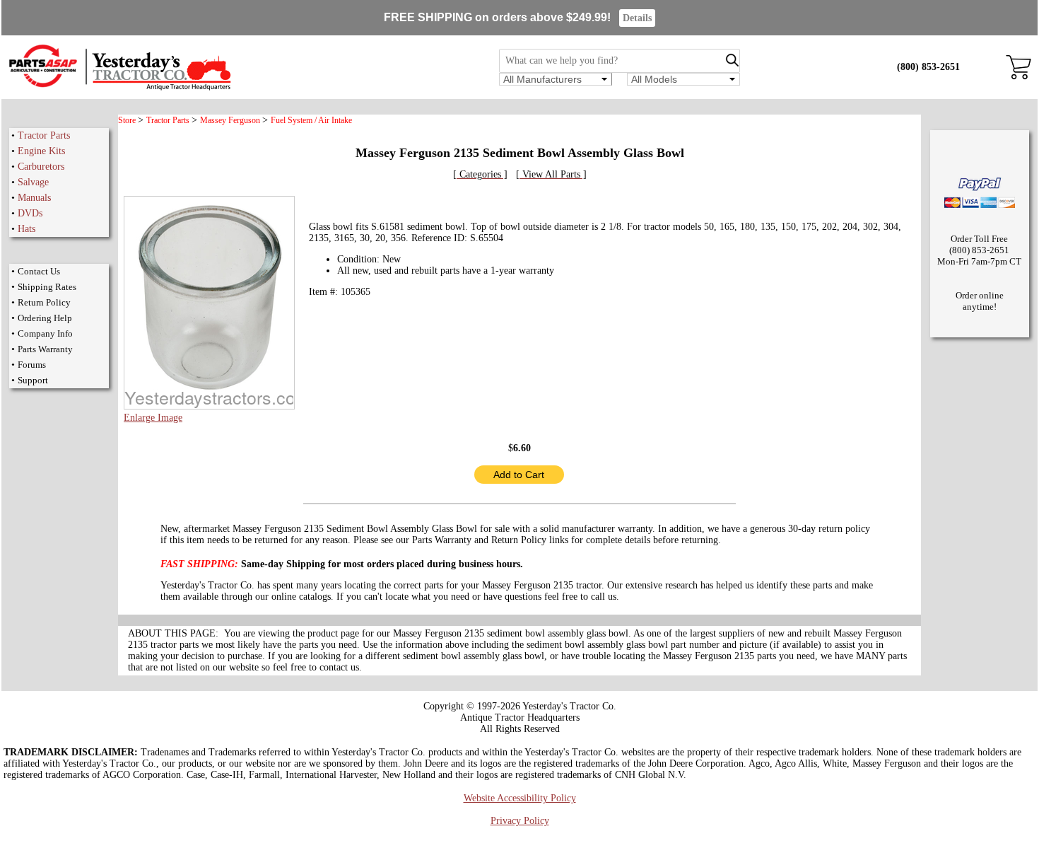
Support (33, 380)
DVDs (30, 213)
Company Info (45, 333)
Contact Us (39, 271)
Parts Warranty (45, 349)
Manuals (34, 197)
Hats (26, 228)
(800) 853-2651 (928, 67)
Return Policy (44, 302)
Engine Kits (41, 151)
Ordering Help (45, 318)
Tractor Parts (44, 135)
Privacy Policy (520, 820)
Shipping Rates (47, 286)
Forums (32, 364)
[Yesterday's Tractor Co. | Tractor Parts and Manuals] (119, 88)
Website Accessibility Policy (520, 798)
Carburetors (41, 166)
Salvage (33, 182)
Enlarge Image (153, 417)
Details (637, 18)
